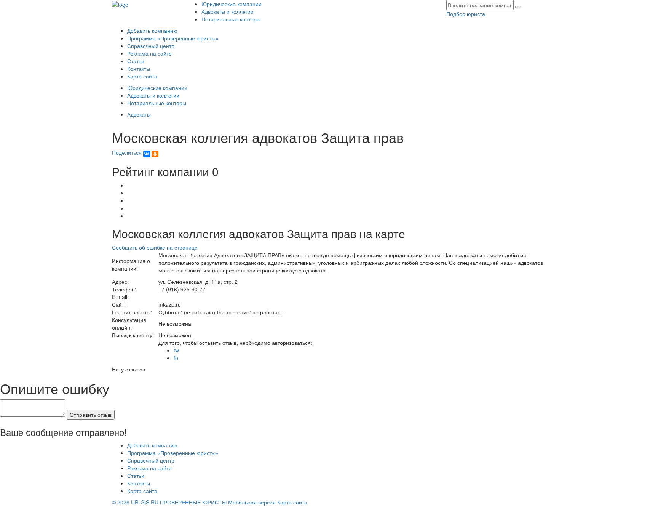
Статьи (135, 61)
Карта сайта (142, 76)
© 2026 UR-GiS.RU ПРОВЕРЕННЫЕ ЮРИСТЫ (169, 502)
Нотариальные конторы (230, 19)
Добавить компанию (152, 30)
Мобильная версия (252, 502)
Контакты (138, 68)
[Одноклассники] (155, 154)
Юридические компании (231, 4)
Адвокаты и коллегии (227, 11)
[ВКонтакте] (146, 154)
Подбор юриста (465, 14)
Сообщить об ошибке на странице (155, 247)
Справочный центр (150, 46)
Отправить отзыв (91, 414)
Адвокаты (139, 114)
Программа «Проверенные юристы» (173, 38)
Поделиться (127, 152)
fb (176, 358)
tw (176, 350)
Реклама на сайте (149, 53)
